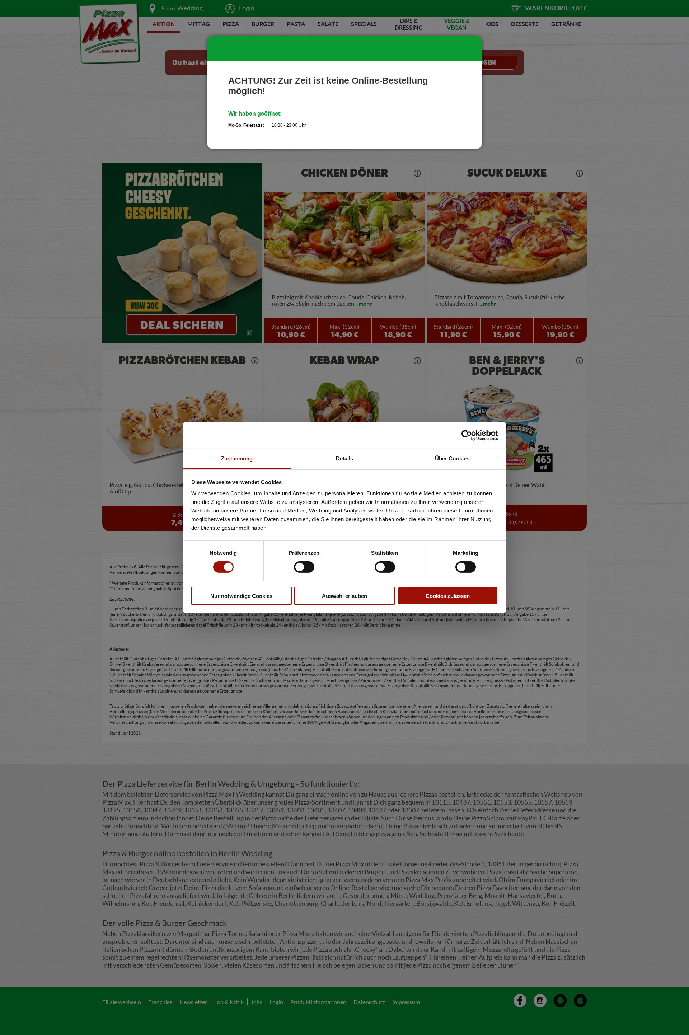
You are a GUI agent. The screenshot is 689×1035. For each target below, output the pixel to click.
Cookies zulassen (448, 596)
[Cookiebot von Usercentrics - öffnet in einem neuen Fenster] (466, 435)
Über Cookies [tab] (452, 458)
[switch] (304, 567)
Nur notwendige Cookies (241, 596)
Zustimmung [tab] (237, 458)
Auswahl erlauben (344, 596)
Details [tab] (344, 458)
